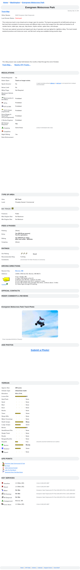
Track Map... (7, 65)
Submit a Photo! (40, 350)
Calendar (40, 567)
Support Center (48, 567)
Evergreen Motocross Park (33, 3)
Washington (15, 3)
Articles (34, 567)
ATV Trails (27, 567)
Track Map (5, 12)
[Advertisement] (40, 46)
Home (5, 3)
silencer (52, 83)
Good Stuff (57, 567)
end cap (58, 83)
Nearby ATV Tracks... (22, 65)
